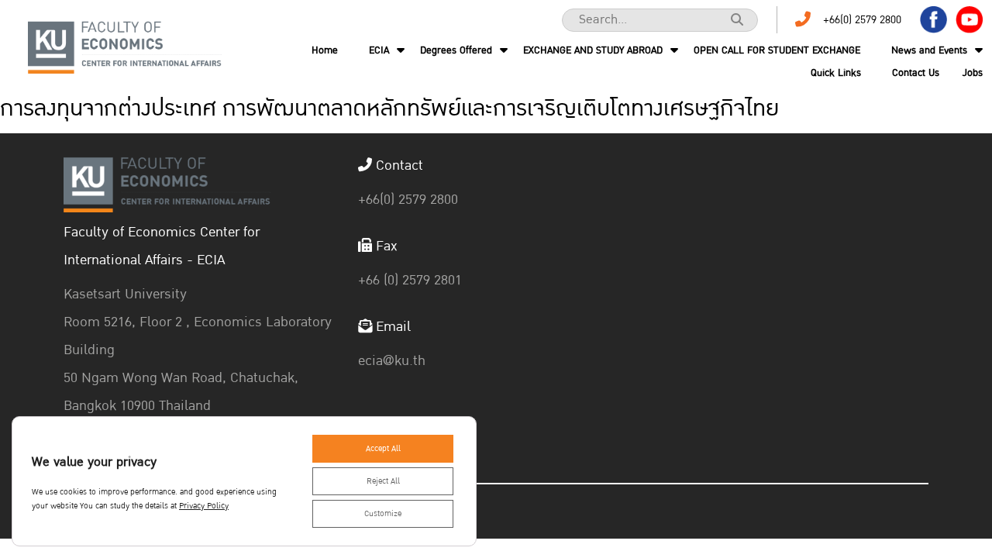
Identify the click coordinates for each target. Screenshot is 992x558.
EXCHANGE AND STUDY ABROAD (593, 50)
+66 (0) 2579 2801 (410, 280)
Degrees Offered (456, 50)
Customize (382, 514)
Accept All (383, 449)
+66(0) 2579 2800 (862, 20)
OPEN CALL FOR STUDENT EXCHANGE (777, 50)
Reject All (383, 481)
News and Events (929, 50)
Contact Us (915, 72)
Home (325, 50)
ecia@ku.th (391, 361)
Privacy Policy (204, 506)
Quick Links (836, 72)
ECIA (379, 50)
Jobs (973, 72)
